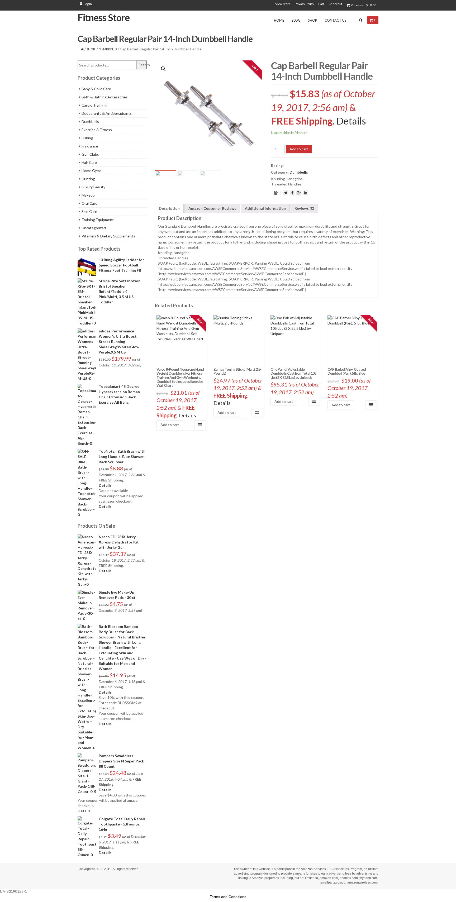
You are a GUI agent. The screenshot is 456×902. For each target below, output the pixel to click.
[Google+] (299, 192)
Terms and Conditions (228, 897)
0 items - (363, 5)
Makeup (88, 195)
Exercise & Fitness (97, 129)
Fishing (87, 138)
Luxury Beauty (93, 187)
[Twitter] (285, 192)
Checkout (335, 4)
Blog (296, 20)
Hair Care (89, 162)
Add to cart (298, 149)
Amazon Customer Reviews (212, 208)
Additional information (265, 208)
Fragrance (90, 146)
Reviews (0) (304, 208)
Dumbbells (108, 49)
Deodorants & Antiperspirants (107, 113)
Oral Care (89, 203)
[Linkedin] (305, 192)
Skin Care (89, 211)
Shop (312, 20)
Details (105, 485)
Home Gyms (92, 170)
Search (143, 65)
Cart (321, 4)
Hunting (88, 178)
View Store (283, 4)
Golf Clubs (90, 154)
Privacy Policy (304, 4)
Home (279, 20)
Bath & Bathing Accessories (105, 97)
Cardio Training (94, 105)
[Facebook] (292, 192)
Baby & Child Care (96, 89)
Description (169, 208)
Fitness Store (104, 17)
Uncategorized (94, 228)
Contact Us (335, 20)
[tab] (169, 208)
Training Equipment (98, 219)
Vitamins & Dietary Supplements (108, 236)
